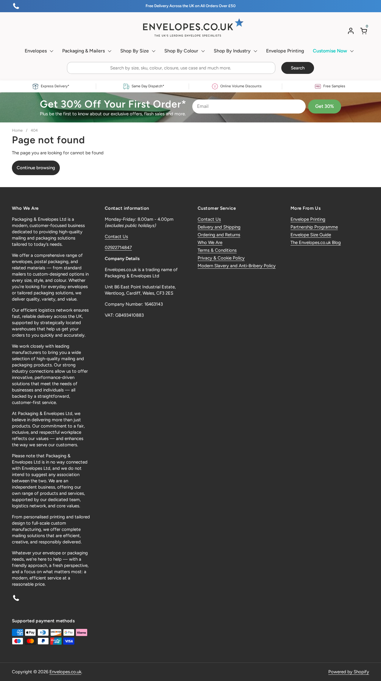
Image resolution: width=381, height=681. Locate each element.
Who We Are (210, 242)
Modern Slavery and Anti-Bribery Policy (237, 265)
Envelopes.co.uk (65, 671)
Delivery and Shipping (219, 227)
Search (298, 68)
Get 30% (324, 106)
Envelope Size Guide (311, 234)
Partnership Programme (314, 227)
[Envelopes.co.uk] (190, 27)
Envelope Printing (308, 219)
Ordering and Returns (219, 234)
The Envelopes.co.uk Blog (316, 242)
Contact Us (116, 236)
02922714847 (118, 247)
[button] (364, 31)
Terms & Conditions (217, 250)
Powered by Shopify (348, 671)
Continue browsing (36, 167)
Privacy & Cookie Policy (221, 258)
